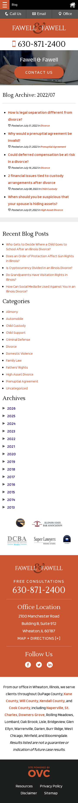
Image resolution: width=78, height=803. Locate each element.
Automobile (14, 319)
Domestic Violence (19, 353)
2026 (9, 408)
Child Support (16, 333)
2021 (9, 446)
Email (41, 14)
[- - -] (5, 5)
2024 (9, 423)
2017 (9, 477)
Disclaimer (29, 793)
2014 (9, 499)
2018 (9, 469)
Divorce (44, 125)
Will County (29, 700)
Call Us (15, 14)
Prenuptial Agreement (53, 146)
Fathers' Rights (17, 367)
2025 (9, 416)
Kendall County (52, 700)
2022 (9, 439)
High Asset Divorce (52, 210)
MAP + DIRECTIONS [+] (39, 638)
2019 (9, 461)
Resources (24, 786)
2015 (9, 492)
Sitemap (51, 793)
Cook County (19, 707)
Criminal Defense (18, 339)
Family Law (13, 360)
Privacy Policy (51, 786)
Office (67, 14)
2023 (9, 431)
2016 (9, 484)
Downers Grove (32, 714)
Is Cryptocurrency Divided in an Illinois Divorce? (39, 268)
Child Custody (49, 188)
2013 (9, 507)
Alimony (12, 312)
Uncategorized (17, 388)
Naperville (54, 707)
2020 (9, 454)
